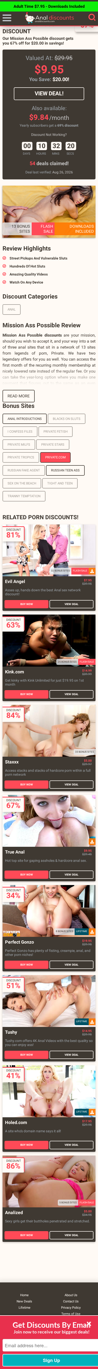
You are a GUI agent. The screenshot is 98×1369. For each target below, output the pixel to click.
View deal (71, 604)
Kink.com (14, 672)
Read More (19, 396)
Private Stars (52, 444)
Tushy (11, 1032)
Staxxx (12, 762)
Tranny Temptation (24, 496)
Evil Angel (15, 581)
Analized (14, 1212)
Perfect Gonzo (19, 942)
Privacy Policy (71, 1307)
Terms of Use (70, 1314)
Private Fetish (55, 431)
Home (24, 1295)
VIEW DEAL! (49, 93)
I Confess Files (20, 431)
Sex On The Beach (22, 483)
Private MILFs (19, 444)
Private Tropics (21, 457)
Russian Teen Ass (65, 470)
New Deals (24, 1301)
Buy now (26, 604)
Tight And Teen (60, 483)
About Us (71, 1295)
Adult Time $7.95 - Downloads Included (49, 6)
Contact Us (71, 1301)
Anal (12, 309)
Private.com (55, 457)
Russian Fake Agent (24, 470)
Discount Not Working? (49, 135)
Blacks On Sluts (66, 419)
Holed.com (16, 1122)
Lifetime (24, 1307)
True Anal (15, 852)
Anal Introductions (25, 419)
